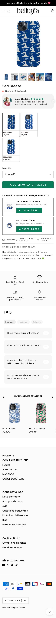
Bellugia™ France (17, 607)
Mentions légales (12, 547)
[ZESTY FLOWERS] (41, 413)
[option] (28, 43)
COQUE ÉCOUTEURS (13, 478)
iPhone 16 (10, 174)
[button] (2, 101)
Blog (4, 520)
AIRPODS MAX (9, 469)
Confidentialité (11, 538)
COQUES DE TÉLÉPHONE (15, 460)
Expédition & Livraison (15, 515)
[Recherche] (10, 11)
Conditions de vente (14, 542)
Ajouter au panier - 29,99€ (28, 184)
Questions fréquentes (15, 510)
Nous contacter (11, 496)
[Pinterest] (12, 565)
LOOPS (6, 464)
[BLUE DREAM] (14, 413)
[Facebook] (3, 565)
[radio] (11, 125)
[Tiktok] (16, 565)
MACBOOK (8, 474)
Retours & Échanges (14, 524)
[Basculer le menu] (3, 11)
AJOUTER (29, 210)
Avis (4, 506)
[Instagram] (8, 565)
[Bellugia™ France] (28, 11)
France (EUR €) (13, 600)
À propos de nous (12, 501)
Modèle (6, 168)
